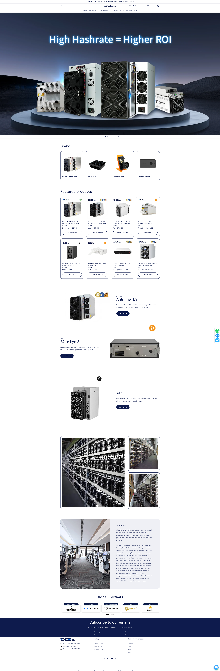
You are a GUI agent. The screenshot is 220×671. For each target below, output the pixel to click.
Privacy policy (100, 670)
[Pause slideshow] (119, 137)
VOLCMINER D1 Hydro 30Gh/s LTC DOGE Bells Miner (122, 264)
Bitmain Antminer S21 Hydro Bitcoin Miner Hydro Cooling (146, 222)
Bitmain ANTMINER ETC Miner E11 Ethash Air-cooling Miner (71, 222)
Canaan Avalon (144, 177)
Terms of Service (99, 649)
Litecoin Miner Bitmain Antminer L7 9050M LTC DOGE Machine (122, 222)
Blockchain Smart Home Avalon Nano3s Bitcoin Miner (96, 264)
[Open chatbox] (216, 667)
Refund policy (129, 670)
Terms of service (110, 670)
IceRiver (90, 177)
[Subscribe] (124, 633)
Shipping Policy (99, 646)
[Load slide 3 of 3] (110, 136)
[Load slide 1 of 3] (105, 136)
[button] (62, 6)
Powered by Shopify (90, 670)
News (129, 652)
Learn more (123, 313)
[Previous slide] (101, 137)
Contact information (140, 670)
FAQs (129, 649)
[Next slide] (115, 137)
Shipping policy (120, 670)
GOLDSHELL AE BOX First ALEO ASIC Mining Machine (71, 264)
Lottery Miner (118, 177)
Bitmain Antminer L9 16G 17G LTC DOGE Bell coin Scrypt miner (96, 222)
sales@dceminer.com (73, 643)
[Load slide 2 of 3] (107, 136)
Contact (130, 643)
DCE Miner (81, 670)
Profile (130, 646)
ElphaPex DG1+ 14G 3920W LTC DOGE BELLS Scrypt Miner (147, 264)
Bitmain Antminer (69, 177)
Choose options (72, 233)
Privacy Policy (98, 643)
